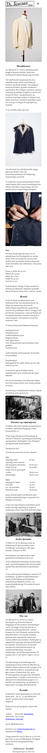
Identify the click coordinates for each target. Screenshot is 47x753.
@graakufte (28, 714)
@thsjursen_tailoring (14, 719)
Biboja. (19, 731)
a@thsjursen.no (19, 749)
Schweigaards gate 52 (26, 729)
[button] (38, 4)
